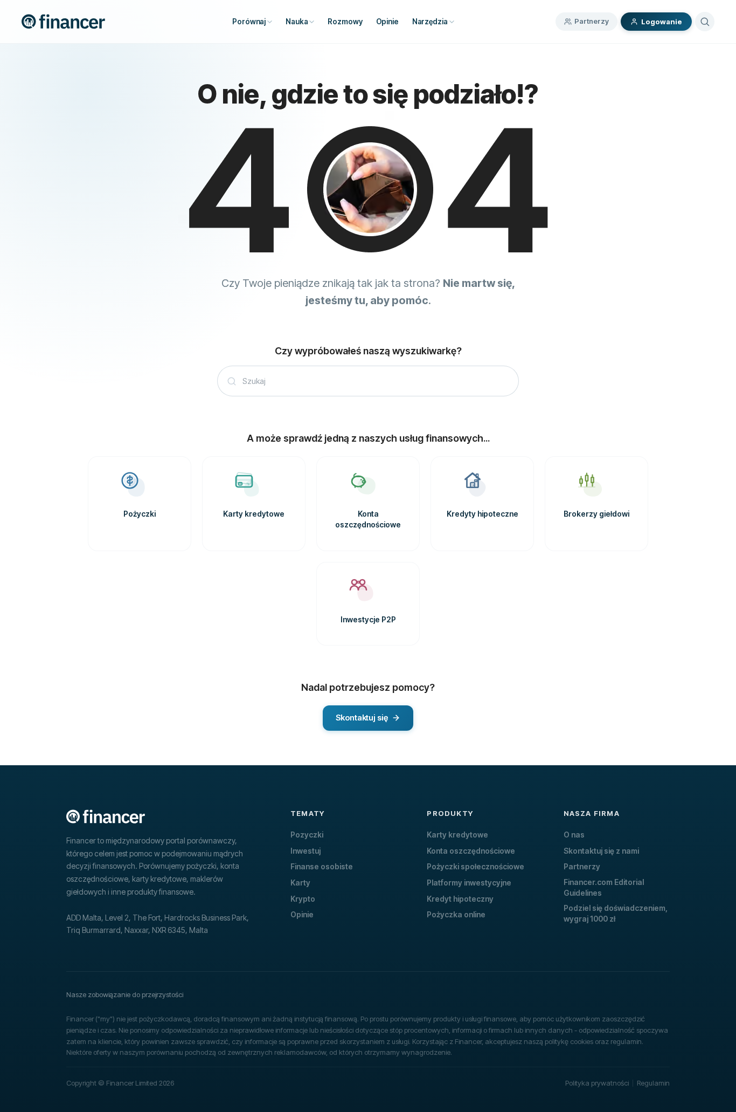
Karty (300, 882)
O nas (574, 834)
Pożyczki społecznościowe (475, 866)
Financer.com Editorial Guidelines (604, 887)
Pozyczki (306, 834)
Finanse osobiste (321, 866)
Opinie (302, 914)
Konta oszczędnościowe (471, 850)
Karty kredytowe (457, 834)
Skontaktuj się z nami (601, 850)
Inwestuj (305, 850)
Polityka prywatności (597, 1083)
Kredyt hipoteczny (460, 898)
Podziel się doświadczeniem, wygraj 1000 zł (616, 913)
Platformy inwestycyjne (469, 882)
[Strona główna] (63, 21)
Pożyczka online (456, 914)
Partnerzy (591, 21)
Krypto (302, 898)
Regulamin (653, 1083)
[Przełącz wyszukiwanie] (704, 21)
